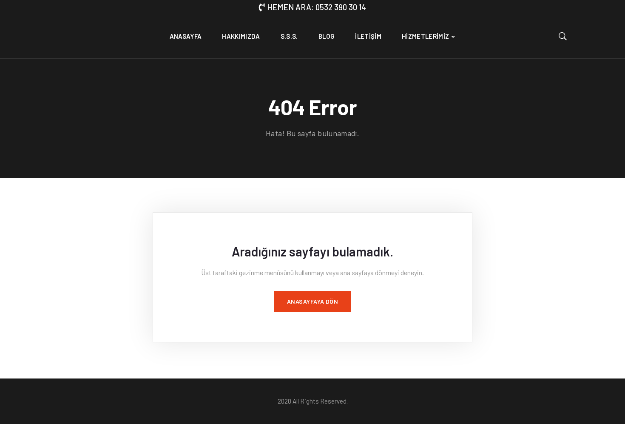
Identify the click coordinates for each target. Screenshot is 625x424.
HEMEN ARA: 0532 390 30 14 (316, 7)
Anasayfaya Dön (312, 301)
